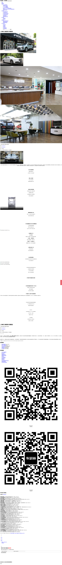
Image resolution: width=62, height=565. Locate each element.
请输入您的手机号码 (4, 551)
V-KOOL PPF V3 (5, 12)
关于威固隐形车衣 (5, 11)
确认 (1, 563)
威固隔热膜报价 (4, 354)
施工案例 (3, 17)
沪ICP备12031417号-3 (22, 533)
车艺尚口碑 (3, 359)
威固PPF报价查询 (5, 21)
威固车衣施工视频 (5, 16)
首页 (2, 2)
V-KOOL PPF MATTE (6, 13)
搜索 (10, 29)
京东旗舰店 (3, 348)
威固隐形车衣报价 (4, 355)
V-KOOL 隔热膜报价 (5, 7)
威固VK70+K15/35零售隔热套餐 (7, 8)
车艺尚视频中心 (4, 357)
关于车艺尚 (3, 23)
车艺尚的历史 (5, 27)
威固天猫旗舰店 (4, 344)
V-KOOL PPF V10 (5, 14)
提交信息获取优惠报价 (3, 552)
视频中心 (4, 19)
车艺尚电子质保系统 (4, 362)
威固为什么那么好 (5, 5)
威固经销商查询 (5, 22)
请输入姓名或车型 (16, 551)
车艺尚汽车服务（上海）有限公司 (14, 533)
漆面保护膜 (3, 347)
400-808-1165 (3, 145)
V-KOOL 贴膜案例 (5, 6)
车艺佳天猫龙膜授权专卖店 (5, 360)
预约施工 (3, 356)
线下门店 (4, 24)
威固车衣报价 (5, 15)
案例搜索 (4, 18)
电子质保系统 (5, 28)
